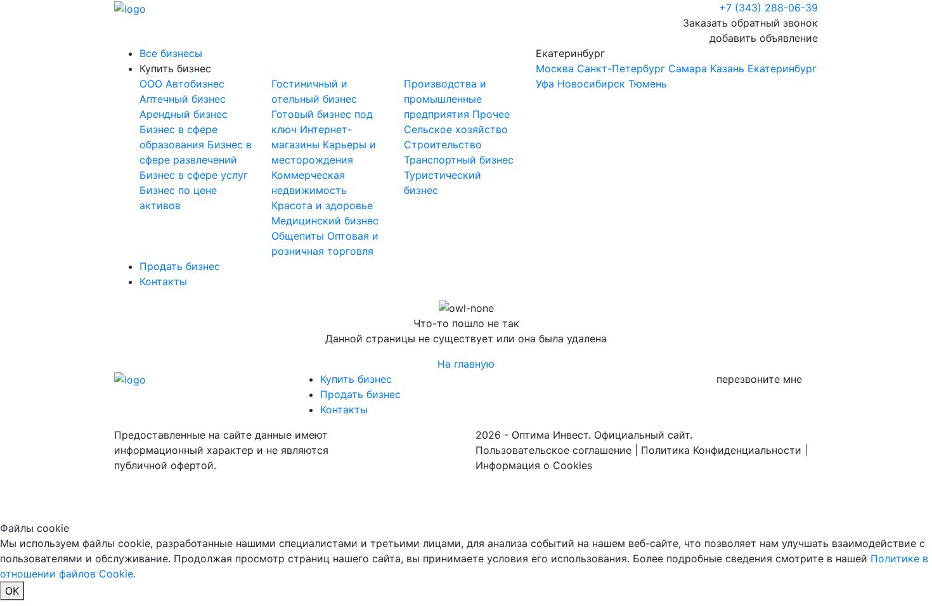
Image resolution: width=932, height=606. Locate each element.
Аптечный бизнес (182, 99)
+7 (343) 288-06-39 (768, 7)
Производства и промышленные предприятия (445, 98)
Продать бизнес (179, 266)
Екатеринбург (676, 68)
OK (12, 590)
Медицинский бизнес (325, 220)
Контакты (163, 281)
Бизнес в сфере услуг (193, 175)
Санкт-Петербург (621, 68)
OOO (152, 83)
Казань (727, 68)
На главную (466, 364)
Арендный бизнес (183, 114)
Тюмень (647, 83)
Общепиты (299, 235)
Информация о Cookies (534, 465)
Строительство (443, 144)
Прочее (491, 114)
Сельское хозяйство (456, 129)
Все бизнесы (170, 53)
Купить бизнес (175, 68)
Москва (555, 68)
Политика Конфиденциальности (721, 450)
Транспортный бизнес (459, 159)
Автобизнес (194, 83)
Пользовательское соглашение (553, 450)
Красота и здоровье (322, 205)
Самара (687, 68)
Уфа (545, 83)
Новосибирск (591, 83)
